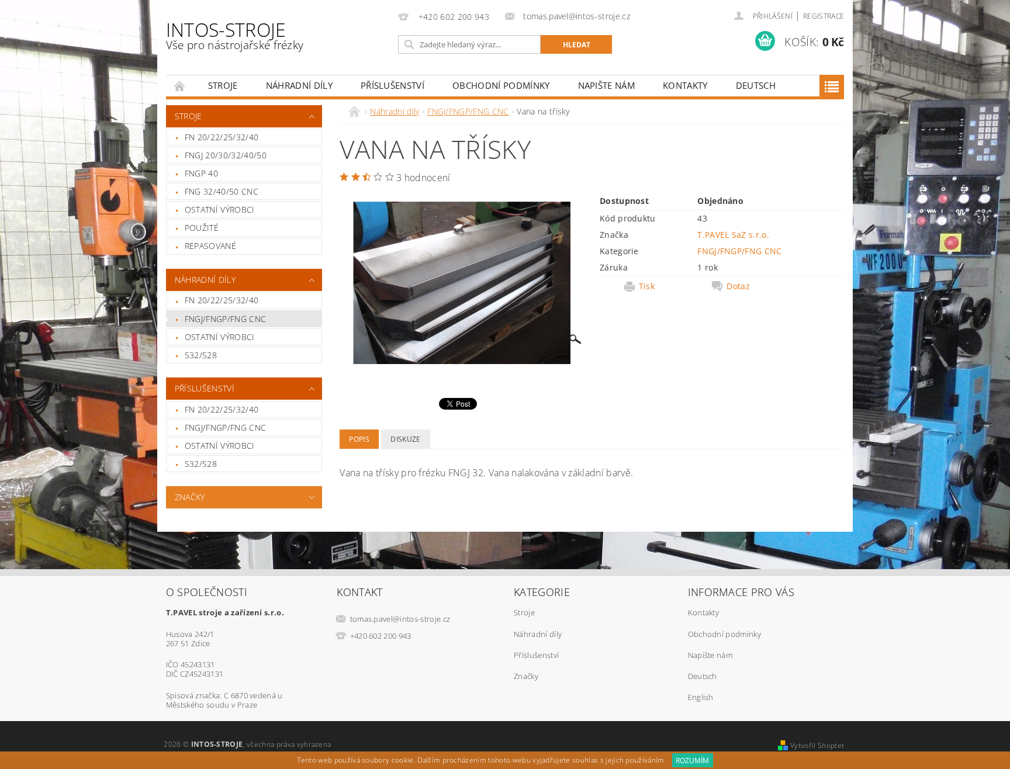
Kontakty (685, 85)
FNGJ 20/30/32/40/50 (226, 155)
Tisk (647, 286)
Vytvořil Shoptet (817, 745)
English (701, 697)
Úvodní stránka (180, 85)
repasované (210, 245)
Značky (190, 497)
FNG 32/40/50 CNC (221, 191)
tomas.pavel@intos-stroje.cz (400, 619)
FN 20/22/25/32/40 (221, 137)
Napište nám (606, 85)
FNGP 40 (201, 173)
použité (202, 227)
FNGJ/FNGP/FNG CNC (225, 318)
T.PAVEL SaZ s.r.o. (733, 234)
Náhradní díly (299, 85)
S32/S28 (201, 355)
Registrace (823, 16)
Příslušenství (392, 85)
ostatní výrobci (220, 209)
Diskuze (405, 439)
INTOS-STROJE (235, 35)
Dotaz (738, 286)
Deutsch (756, 85)
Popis (359, 439)
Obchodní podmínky (500, 85)
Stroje (223, 85)
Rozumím (692, 760)
